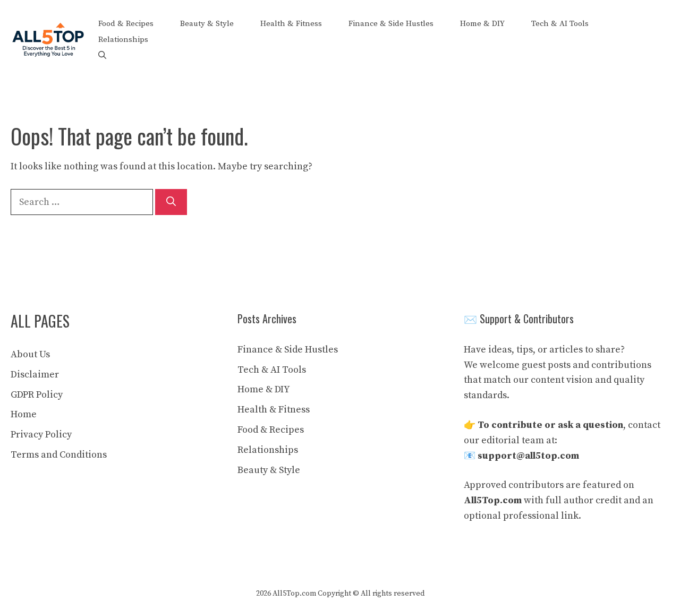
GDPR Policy (37, 395)
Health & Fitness (291, 24)
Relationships (123, 40)
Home (24, 414)
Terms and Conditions (59, 455)
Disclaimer (35, 374)
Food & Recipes (126, 24)
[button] (102, 56)
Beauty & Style (207, 24)
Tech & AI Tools (560, 24)
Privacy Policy (41, 434)
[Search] (171, 202)
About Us (30, 354)
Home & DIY (482, 24)
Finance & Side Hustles (391, 24)
